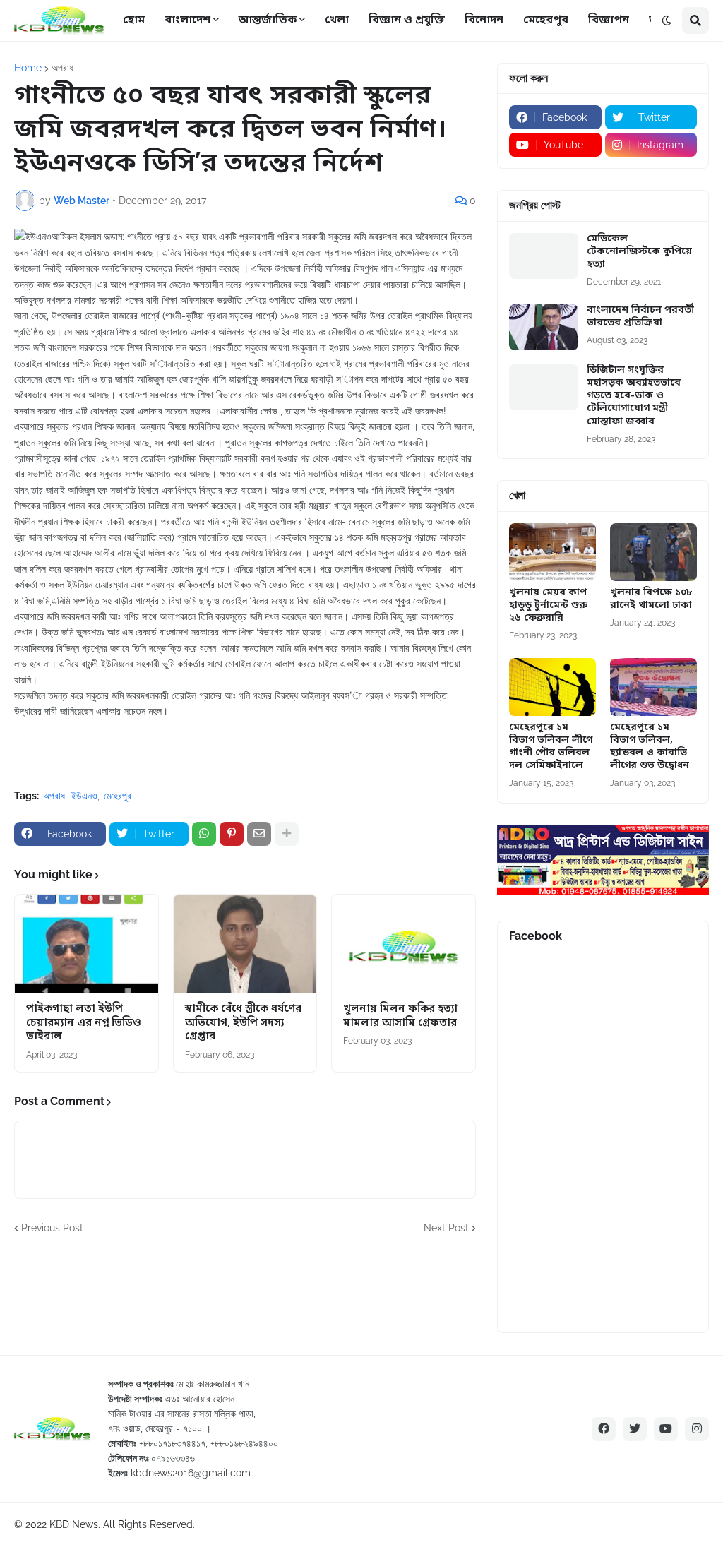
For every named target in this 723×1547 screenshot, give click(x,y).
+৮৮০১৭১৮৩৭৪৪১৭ (172, 1443)
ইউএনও (84, 795)
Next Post (446, 1228)
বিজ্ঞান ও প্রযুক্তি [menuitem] (407, 20)
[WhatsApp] (204, 834)
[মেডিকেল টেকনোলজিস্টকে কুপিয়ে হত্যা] (543, 256)
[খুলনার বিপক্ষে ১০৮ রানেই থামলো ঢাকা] (653, 552)
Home (28, 68)
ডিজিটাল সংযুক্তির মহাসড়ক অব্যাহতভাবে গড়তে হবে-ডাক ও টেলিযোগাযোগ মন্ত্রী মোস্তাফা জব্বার (634, 396)
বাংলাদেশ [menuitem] (187, 20)
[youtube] (666, 1429)
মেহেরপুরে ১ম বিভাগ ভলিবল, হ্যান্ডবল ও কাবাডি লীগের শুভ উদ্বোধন (649, 747)
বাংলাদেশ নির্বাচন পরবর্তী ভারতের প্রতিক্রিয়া (640, 317)
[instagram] (697, 1429)
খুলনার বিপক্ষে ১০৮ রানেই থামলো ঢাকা (651, 599)
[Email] (259, 834)
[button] (666, 20)
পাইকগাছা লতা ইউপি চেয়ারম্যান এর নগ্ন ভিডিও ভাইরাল (83, 1023)
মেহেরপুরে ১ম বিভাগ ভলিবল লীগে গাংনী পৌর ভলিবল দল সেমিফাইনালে (550, 747)
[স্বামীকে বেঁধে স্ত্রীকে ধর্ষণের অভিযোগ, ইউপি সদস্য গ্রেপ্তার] (245, 944)
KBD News (73, 1524)
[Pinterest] (232, 834)
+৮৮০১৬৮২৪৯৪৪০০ (244, 1443)
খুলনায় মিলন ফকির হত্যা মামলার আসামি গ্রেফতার (400, 1016)
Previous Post (52, 1228)
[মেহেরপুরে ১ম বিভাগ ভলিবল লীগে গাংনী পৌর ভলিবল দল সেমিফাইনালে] (552, 687)
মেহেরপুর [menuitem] (545, 20)
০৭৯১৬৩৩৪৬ (173, 1458)
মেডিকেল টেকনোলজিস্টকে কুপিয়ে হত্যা (639, 252)
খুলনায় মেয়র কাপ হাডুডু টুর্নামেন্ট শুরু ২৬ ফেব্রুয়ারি (548, 606)
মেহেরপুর (117, 795)
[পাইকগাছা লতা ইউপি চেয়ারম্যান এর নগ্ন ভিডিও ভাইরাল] (86, 944)
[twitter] (635, 1429)
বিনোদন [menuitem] (484, 20)
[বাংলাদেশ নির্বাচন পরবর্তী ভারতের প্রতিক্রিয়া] (543, 327)
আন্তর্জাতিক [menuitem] (268, 20)
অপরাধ (62, 68)
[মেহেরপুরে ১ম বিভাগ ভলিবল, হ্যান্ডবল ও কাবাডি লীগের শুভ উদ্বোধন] (653, 687)
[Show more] (287, 834)
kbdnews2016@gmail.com (191, 1473)
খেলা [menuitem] (337, 20)
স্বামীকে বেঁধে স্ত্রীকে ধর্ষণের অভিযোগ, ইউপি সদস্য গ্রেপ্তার (243, 1023)
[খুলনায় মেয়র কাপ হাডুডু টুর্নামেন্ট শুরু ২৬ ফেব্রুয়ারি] (552, 552)
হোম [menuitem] (134, 20)
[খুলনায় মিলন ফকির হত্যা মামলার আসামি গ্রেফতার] (403, 944)
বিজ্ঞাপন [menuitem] (608, 20)
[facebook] (604, 1429)
